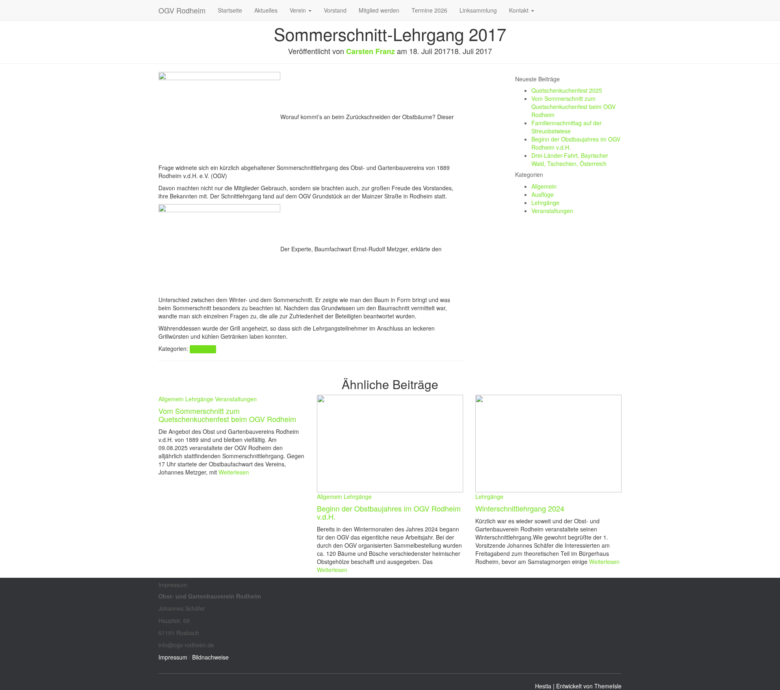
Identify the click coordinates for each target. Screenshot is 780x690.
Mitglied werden (379, 10)
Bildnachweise (210, 657)
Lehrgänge (202, 349)
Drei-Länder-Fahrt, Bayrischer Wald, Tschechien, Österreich (569, 159)
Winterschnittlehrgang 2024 (519, 508)
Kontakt (519, 10)
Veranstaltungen (552, 211)
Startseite (230, 10)
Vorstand (335, 10)
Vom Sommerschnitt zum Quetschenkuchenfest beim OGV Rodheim (573, 106)
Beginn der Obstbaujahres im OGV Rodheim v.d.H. (389, 512)
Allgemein (544, 186)
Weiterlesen (233, 472)
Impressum (172, 657)
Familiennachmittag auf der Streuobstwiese (566, 127)
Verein (299, 10)
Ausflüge (542, 194)
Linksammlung (478, 10)
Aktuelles (265, 10)
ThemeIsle (608, 686)
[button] (310, 10)
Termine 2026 (429, 10)
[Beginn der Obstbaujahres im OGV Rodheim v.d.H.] (390, 443)
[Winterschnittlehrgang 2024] (548, 443)
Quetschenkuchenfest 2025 (566, 90)
